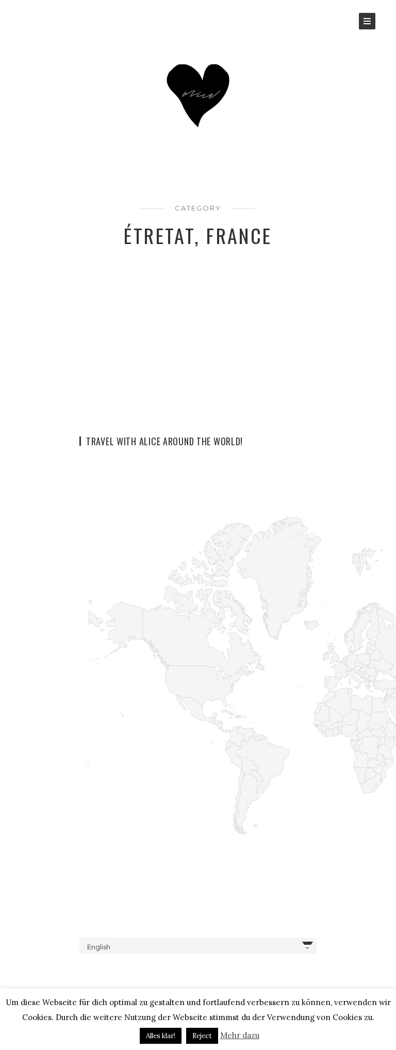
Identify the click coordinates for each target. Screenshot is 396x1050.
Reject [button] (202, 1035)
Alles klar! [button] (160, 1035)
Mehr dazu (239, 1035)
